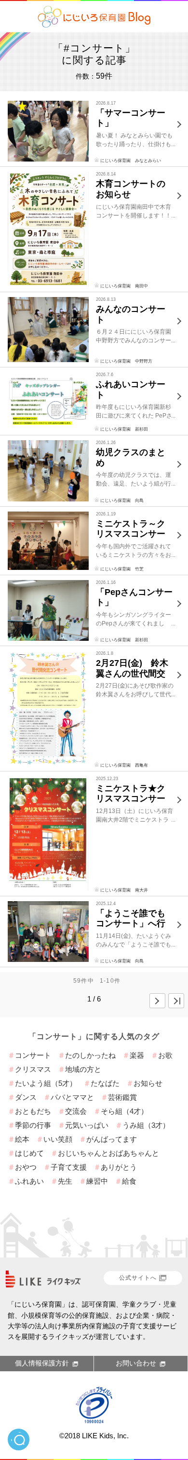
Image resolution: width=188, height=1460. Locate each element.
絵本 (22, 1139)
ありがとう (119, 1167)
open (18, 1439)
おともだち (33, 1111)
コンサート (33, 1055)
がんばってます (111, 1139)
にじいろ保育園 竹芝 (122, 569)
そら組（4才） (124, 1111)
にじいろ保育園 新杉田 (124, 429)
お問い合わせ (136, 1363)
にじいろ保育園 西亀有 (124, 765)
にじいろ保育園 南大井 (124, 890)
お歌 (165, 1055)
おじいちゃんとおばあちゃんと (108, 1153)
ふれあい (29, 1181)
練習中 (97, 1181)
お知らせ (148, 1083)
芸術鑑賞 (122, 1097)
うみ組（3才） (146, 1125)
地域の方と (83, 1069)
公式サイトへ (138, 1277)
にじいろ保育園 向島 (122, 500)
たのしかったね (90, 1055)
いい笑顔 (57, 1139)
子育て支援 (69, 1167)
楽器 (137, 1055)
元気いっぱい (86, 1125)
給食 (129, 1181)
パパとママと (72, 1097)
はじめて (29, 1153)
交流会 (76, 1111)
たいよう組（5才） (46, 1083)
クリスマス (33, 1069)
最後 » (176, 1000)
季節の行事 (33, 1125)
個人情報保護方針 (42, 1363)
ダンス (26, 1097)
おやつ (26, 1167)
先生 (65, 1181)
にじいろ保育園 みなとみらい (130, 160)
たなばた (105, 1083)
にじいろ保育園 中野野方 (126, 361)
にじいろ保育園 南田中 (124, 286)
